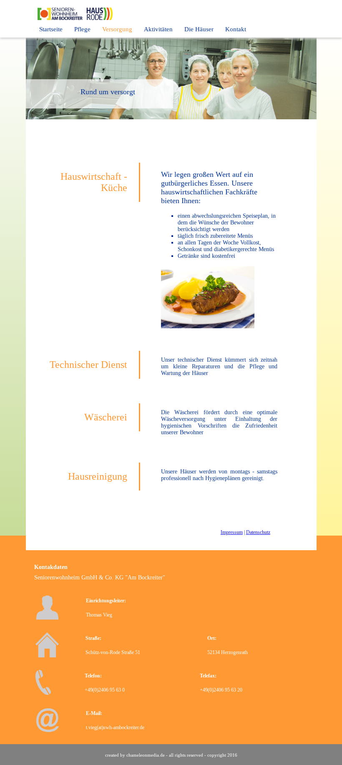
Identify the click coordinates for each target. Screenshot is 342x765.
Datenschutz (258, 532)
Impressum (232, 532)
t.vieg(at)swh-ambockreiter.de (115, 727)
